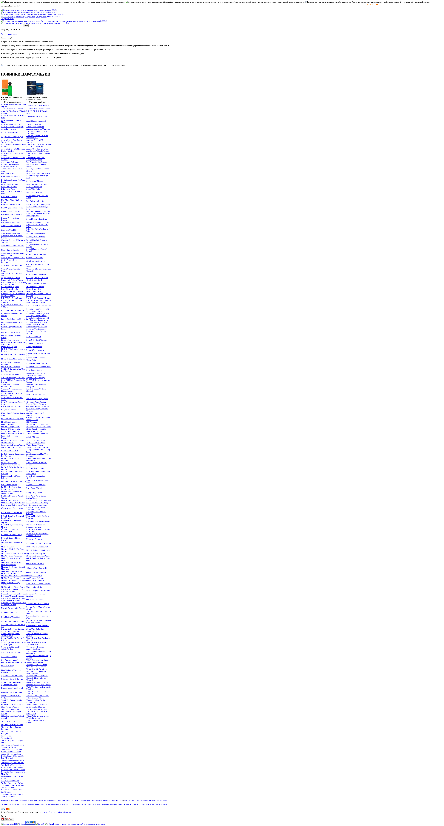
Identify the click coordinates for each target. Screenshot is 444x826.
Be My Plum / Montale (34, 181)
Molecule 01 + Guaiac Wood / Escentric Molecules (37, 535)
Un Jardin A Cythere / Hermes (37, 682)
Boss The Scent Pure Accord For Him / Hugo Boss (38, 215)
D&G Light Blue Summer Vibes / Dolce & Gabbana (13, 283)
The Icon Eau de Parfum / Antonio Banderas (35, 648)
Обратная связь (117, 800)
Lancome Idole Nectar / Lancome (13, 481)
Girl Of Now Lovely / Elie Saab (13, 378)
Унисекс (61, 14)
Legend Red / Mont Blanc (35, 485)
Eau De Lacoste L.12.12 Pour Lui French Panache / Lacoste (38, 301)
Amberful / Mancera (33, 124)
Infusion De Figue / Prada (10, 427)
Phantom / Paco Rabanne (35, 587)
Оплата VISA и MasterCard (11, 804)
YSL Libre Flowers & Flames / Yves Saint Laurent (12, 786)
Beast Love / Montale (9, 187)
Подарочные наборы (65, 800)
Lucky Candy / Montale (35, 492)
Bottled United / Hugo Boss (36, 219)
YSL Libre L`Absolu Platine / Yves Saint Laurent (12, 795)
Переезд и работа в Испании (60, 812)
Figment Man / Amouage (35, 378)
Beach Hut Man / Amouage (36, 184)
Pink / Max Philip (7, 666)
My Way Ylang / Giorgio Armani (13, 587)
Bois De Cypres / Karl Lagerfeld (38, 204)
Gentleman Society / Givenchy (37, 406)
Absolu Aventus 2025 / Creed (12, 109)
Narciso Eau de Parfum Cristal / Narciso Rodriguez (12, 590)
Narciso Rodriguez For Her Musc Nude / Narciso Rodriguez (13, 599)
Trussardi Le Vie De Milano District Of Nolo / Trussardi (36, 666)
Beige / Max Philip (8, 189)
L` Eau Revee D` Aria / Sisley (37, 503)
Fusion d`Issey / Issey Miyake (37, 399)
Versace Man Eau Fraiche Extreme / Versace (35, 701)
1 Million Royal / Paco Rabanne (38, 109)
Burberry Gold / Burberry (10, 222)
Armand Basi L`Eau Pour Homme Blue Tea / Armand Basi (38, 145)
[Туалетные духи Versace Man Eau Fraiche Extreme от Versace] (35, 94)
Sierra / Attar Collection (35, 629)
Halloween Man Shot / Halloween (38, 427)
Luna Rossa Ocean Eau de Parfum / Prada (36, 497)
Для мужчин (53, 12)
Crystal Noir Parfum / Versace (12, 280)
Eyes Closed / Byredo (9, 347)
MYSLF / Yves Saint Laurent (37, 547)
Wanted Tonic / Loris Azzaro (36, 705)
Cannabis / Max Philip (9, 230)
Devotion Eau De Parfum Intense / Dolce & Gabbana (13, 295)
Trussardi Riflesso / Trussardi (37, 676)
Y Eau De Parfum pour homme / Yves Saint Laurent (38, 717)
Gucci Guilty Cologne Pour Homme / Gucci (36, 414)
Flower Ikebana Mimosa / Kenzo (13, 359)
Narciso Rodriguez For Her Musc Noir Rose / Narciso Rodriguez (13, 595)
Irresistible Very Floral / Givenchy (13, 440)
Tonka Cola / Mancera (34, 662)
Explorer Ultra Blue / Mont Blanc (38, 367)
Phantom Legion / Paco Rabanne (38, 590)
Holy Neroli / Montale (9, 410)
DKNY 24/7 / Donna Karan (11, 298)
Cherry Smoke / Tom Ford (10, 250)
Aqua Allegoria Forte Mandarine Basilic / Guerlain (13, 150)
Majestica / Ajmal (7, 547)
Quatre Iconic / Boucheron (11, 682)
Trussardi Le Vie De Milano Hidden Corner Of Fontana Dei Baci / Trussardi (37, 671)
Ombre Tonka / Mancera (10, 431)
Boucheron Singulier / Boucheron (38, 222)
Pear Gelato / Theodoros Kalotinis (38, 584)
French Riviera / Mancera (10, 367)
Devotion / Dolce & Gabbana (12, 291)
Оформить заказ (7, 19)
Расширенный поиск (9, 34)
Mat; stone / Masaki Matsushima (38, 521)
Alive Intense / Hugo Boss (10, 124)
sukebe (44, 812)
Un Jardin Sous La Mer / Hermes (38, 685)
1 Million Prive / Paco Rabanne (37, 105)
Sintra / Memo (31, 631)
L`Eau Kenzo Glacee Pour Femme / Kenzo (11, 530)
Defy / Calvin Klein (33, 289)
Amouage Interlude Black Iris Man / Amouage (37, 137)
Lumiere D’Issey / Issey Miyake (13, 503)
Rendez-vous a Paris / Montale (37, 604)
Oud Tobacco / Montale (35, 580)
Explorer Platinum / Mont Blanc (38, 363)
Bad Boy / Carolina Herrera (36, 162)
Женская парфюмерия (9, 800)
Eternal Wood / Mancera (10, 340)
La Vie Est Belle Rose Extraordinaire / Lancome (10, 464)
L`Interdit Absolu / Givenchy (11, 535)
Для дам (54, 10)
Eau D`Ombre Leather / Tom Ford (38, 306)
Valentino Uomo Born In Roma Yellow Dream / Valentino (37, 697)
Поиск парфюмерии (82, 800)
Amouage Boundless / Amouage (38, 129)
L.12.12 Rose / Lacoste (9, 451)
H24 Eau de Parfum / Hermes (37, 424)
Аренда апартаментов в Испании (154, 800)
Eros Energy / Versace (34, 343)
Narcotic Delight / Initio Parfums (38, 550)
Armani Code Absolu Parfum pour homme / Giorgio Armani (37, 150)
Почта (68, 23)
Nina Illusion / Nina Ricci (10, 617)
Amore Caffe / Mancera (35, 127)
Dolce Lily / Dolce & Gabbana (12, 310)
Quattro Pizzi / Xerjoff (34, 599)
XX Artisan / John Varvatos (36, 709)
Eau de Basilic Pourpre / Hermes (38, 298)
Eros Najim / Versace (34, 347)
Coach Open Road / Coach (36, 283)
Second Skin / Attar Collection (37, 626)
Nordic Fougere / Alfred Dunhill (38, 556)
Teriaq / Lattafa (6, 738)
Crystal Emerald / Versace (10, 278)
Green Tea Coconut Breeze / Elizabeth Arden (11, 390)
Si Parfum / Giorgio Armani (11, 709)
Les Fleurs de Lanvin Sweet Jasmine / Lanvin (11, 492)
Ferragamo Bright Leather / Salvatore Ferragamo (36, 374)
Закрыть (4, 816)
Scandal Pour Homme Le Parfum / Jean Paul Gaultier (38, 621)
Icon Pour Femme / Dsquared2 (12, 419)
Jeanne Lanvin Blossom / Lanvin (13, 445)
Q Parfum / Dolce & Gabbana (12, 679)
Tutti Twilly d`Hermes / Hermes (12, 765)
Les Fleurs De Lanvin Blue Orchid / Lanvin (11, 488)
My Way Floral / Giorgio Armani (13, 578)
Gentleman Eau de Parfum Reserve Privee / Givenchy (36, 403)
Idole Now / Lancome (9, 422)
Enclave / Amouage (33, 337)
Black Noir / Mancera (34, 192)
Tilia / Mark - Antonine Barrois (37, 660)
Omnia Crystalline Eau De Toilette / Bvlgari (10, 648)
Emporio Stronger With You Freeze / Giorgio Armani (36, 323)
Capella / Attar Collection (10, 233)
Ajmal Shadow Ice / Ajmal (36, 121)
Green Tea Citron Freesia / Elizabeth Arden (10, 385)
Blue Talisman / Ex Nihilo (35, 201)
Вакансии (135, 800)
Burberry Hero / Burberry (35, 237)
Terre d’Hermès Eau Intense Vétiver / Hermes (36, 644)
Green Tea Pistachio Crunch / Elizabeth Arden (12, 394)
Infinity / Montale (7, 424)
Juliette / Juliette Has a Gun (11, 447)
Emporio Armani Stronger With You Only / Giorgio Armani (37, 315)
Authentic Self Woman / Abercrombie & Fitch (10, 165)
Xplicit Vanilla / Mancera (35, 707)
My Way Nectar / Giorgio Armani (13, 580)
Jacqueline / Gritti (7, 443)
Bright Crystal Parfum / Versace (12, 208)
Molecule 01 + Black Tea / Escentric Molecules (36, 526)
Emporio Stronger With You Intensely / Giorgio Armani (36, 328)
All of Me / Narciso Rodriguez (12, 127)
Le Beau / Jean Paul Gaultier (36, 468)
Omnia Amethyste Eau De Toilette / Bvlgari (10, 635)
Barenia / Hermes (7, 173)
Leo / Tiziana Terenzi (9, 485)
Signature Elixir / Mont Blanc (12, 725)
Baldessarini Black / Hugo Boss (38, 173)
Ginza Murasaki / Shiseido (10, 374)
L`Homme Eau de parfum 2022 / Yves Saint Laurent (38, 508)
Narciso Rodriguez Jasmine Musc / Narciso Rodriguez (13, 604)
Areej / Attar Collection (9, 162)
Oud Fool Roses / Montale (36, 572)
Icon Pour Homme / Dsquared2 (37, 434)
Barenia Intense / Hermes (10, 177)
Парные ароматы (53, 16)
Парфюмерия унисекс (47, 800)
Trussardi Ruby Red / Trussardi (12, 763)
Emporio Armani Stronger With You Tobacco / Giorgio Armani (37, 319)
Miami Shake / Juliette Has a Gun (13, 554)
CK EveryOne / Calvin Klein (12, 265)
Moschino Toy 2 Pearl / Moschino (38, 543)
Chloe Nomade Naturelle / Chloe (13, 258)
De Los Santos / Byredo (10, 287)
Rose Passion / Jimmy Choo (11, 692)
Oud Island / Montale (34, 576)
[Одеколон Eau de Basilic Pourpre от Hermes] (6, 96)
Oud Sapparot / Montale (35, 578)
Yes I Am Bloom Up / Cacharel (12, 783)
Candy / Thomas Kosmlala (11, 226)
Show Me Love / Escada (10, 707)
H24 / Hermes (31, 422)
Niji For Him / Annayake (35, 554)
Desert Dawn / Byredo (9, 289)
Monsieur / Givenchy (34, 539)
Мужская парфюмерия (28, 800)
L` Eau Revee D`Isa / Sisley (36, 505)
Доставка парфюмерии (101, 800)
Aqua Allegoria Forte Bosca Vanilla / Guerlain (11, 141)
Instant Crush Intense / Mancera (12, 434)
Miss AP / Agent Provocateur (11, 556)
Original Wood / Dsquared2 (36, 568)
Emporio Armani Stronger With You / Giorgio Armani (37, 310)
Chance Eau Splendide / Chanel (12, 246)
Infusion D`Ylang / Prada (10, 429)
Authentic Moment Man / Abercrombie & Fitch (35, 159)
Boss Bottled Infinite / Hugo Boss (38, 211)
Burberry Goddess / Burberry (12, 215)
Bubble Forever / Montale (10, 211)
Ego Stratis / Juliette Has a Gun (12, 332)
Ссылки (127, 800)
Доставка (103, 21)
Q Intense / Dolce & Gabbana (12, 676)
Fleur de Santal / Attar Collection (13, 354)
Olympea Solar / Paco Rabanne (12, 629)
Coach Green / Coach (34, 280)
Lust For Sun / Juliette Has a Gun (38, 500)
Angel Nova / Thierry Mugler (12, 137)
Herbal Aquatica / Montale (10, 406)
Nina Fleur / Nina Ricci (9, 612)
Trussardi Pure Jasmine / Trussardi (13, 760)
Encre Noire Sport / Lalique (36, 340)
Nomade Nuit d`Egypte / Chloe (12, 621)
